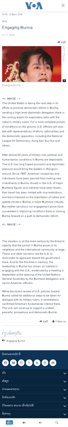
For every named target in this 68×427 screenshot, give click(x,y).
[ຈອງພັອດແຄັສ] (53, 362)
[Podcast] (45, 362)
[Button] (61, 42)
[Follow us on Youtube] (13, 362)
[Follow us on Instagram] (21, 362)
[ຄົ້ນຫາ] (57, 422)
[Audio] (40, 422)
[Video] (24, 422)
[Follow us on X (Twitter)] (29, 362)
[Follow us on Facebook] (5, 362)
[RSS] (37, 362)
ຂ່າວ (4, 21)
